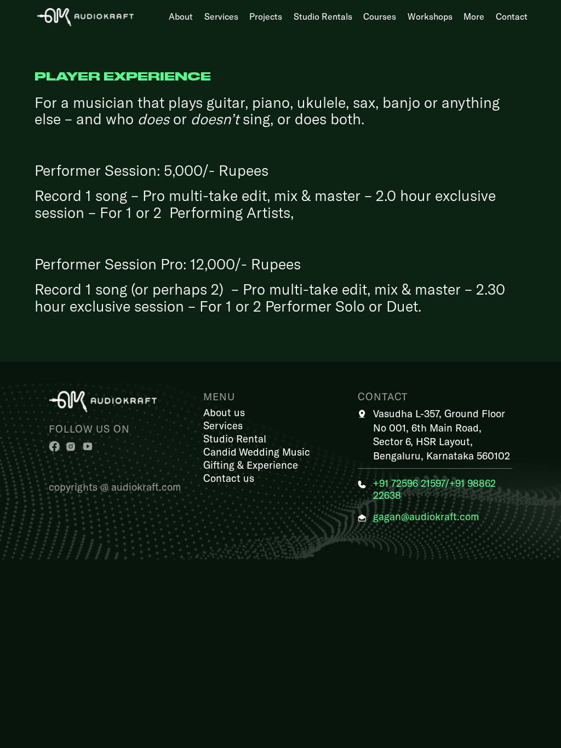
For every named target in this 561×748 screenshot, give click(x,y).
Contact (512, 16)
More (473, 16)
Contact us (228, 477)
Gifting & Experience (250, 464)
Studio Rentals (323, 16)
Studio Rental (234, 438)
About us (224, 412)
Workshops (430, 16)
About (181, 16)
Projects (265, 16)
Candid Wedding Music (256, 451)
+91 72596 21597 (409, 482)
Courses (379, 16)
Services (221, 16)
